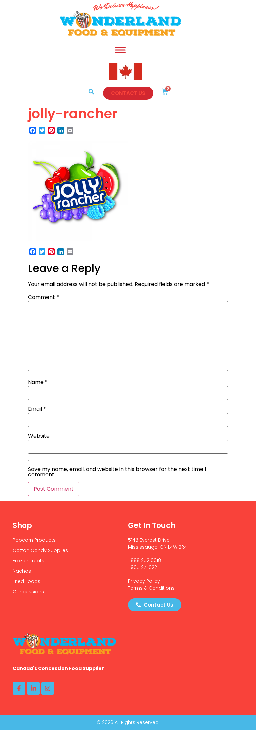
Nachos (22, 571)
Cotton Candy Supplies (40, 550)
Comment (43, 297)
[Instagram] (47, 688)
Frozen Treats (28, 560)
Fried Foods (26, 581)
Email (37, 409)
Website (39, 436)
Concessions (28, 591)
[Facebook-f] (19, 688)
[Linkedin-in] (33, 688)
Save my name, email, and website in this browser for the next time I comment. (117, 472)
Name (38, 382)
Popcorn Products (34, 540)
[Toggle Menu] (120, 50)
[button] (91, 92)
